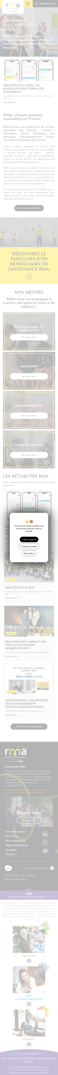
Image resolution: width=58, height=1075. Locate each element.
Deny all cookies (30, 546)
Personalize (29, 553)
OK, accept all (29, 539)
